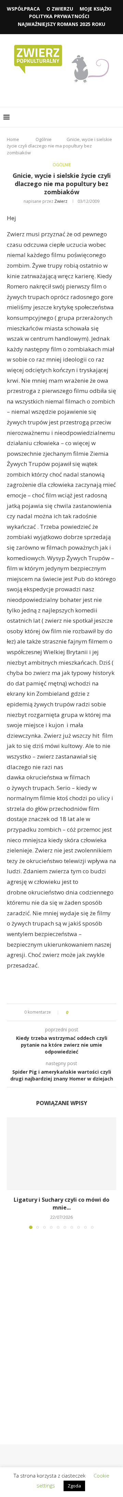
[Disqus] (61, 1326)
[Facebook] (47, 93)
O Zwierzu (59, 8)
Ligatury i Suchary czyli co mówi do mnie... (61, 1203)
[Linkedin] (66, 93)
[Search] (116, 117)
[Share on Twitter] (86, 1012)
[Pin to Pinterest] (92, 1012)
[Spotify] (76, 93)
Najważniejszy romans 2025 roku (61, 24)
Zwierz (60, 201)
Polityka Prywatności (59, 16)
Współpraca (23, 8)
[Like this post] (72, 1012)
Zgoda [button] (74, 1486)
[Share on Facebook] (79, 1012)
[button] (12, 1172)
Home (13, 139)
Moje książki (95, 8)
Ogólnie (44, 139)
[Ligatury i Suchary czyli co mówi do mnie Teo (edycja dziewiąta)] (61, 1153)
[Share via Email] (99, 1012)
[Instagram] (57, 93)
